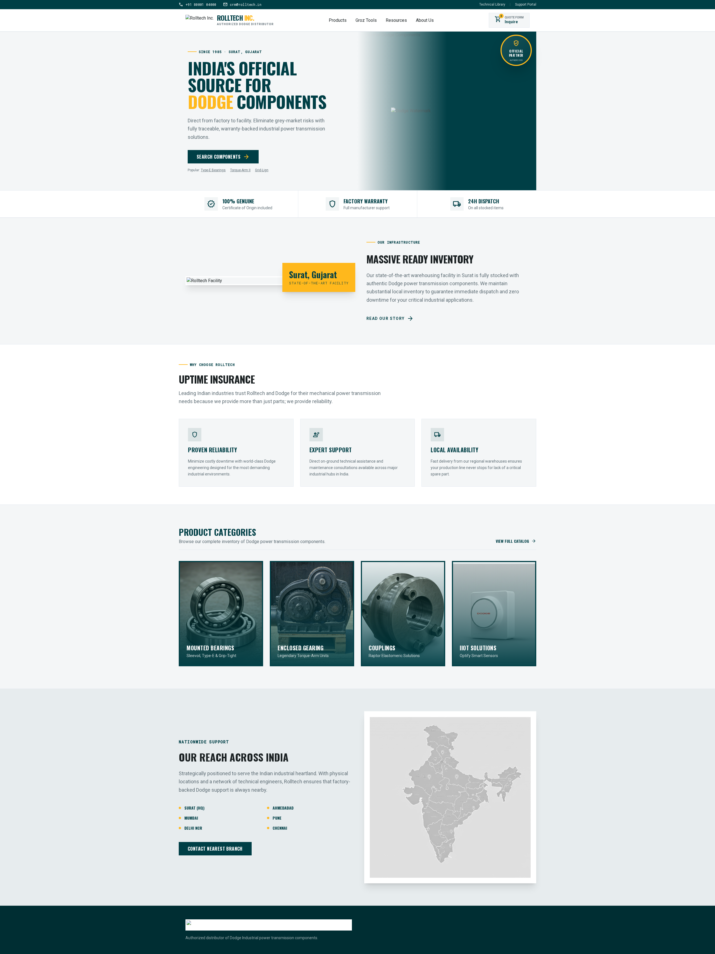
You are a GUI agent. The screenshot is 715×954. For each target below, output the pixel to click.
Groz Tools (366, 20)
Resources (396, 20)
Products (338, 20)
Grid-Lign (261, 170)
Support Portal (525, 4)
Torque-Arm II (240, 170)
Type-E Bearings (213, 170)
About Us (425, 20)
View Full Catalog (516, 541)
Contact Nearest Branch (215, 848)
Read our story (390, 318)
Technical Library (492, 4)
